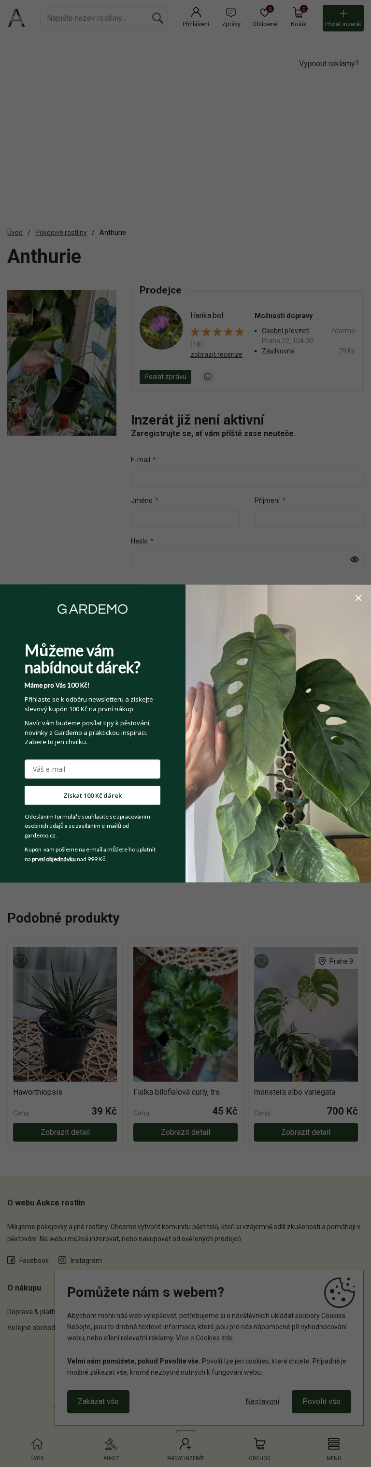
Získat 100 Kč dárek (92, 795)
